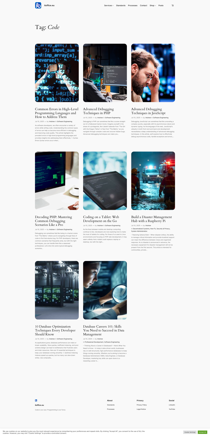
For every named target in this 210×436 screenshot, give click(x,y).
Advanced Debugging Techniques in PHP (98, 111)
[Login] (167, 5)
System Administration (139, 231)
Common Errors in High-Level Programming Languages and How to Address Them (56, 113)
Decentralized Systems (141, 229)
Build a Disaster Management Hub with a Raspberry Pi (151, 219)
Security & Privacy (163, 229)
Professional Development (94, 342)
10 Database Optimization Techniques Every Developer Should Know (55, 330)
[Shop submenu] (155, 5)
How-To (153, 229)
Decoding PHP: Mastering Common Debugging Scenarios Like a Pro (53, 221)
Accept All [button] (202, 432)
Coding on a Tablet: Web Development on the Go (101, 219)
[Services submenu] (113, 5)
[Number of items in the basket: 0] (172, 5)
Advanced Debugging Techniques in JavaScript (148, 111)
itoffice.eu (49, 5)
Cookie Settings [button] (190, 432)
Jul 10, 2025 (39, 121)
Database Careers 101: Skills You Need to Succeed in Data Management (103, 330)
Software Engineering (64, 121)
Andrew (52, 121)
